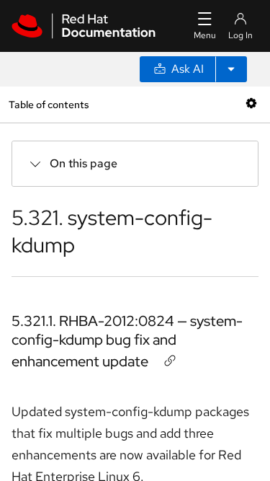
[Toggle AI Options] (231, 69)
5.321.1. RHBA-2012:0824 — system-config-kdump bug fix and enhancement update (127, 341)
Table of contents (48, 104)
